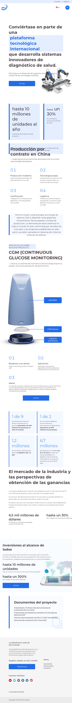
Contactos (47, 668)
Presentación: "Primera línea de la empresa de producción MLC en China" (32, 609)
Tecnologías (48, 664)
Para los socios (48, 666)
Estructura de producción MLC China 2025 (30, 620)
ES (59, 7)
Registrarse (22, 667)
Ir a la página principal (16, 692)
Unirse (22, 83)
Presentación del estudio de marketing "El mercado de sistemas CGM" (35, 614)
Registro (66, 1)
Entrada (57, 1)
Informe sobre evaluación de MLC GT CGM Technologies (36, 617)
